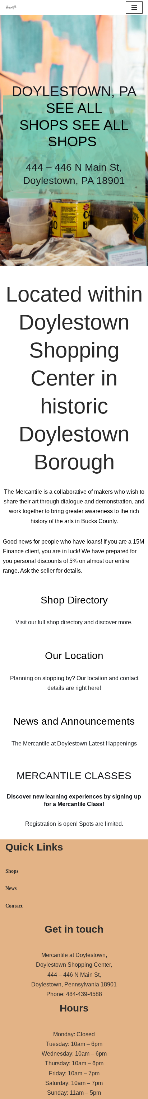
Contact (14, 906)
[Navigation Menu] (134, 7)
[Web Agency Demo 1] (12, 7)
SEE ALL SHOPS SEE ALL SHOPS (74, 125)
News (11, 888)
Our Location (74, 655)
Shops (11, 871)
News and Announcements (74, 721)
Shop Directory (74, 600)
